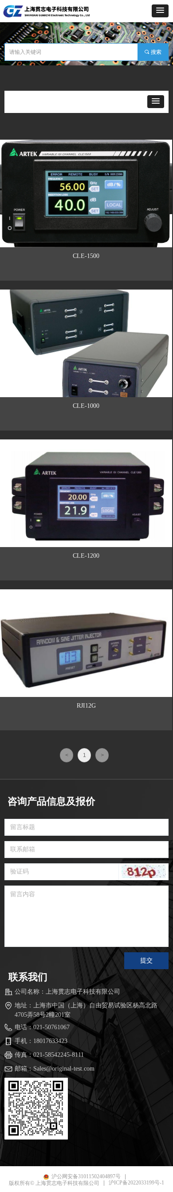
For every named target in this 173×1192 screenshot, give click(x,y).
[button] (160, 10)
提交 (146, 960)
